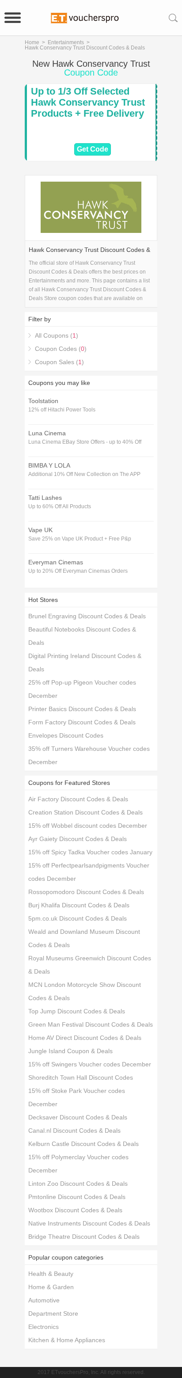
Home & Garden (51, 1286)
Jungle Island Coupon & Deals (70, 1050)
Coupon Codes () (61, 348)
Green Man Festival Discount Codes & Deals (90, 1024)
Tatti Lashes (45, 498)
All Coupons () (56, 335)
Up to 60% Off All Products (59, 506)
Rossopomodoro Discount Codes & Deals (86, 891)
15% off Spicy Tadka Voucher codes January (90, 852)
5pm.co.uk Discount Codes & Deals (77, 918)
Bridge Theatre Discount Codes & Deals (84, 1236)
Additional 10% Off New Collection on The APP (84, 474)
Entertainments (66, 42)
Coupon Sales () (59, 361)
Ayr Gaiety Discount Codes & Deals (77, 838)
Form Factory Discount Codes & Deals (82, 722)
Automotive (44, 1300)
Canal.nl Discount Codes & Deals (74, 1130)
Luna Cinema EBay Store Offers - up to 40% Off (84, 442)
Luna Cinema (47, 433)
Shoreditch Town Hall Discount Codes (80, 1077)
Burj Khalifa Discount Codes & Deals (78, 905)
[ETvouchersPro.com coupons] (91, 17)
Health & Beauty (50, 1273)
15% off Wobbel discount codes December (87, 825)
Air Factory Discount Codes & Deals (78, 799)
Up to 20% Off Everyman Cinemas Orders (78, 571)
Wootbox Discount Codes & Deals (75, 1210)
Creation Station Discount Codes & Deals (85, 812)
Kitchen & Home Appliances (66, 1340)
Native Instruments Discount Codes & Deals (89, 1223)
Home (32, 42)
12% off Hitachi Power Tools (61, 410)
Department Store (53, 1313)
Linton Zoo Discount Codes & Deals (78, 1183)
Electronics (43, 1326)
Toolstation (43, 401)
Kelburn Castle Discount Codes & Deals (83, 1143)
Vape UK (40, 530)
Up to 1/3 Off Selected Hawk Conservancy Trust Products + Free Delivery (88, 102)
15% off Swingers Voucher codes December (89, 1064)
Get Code (92, 149)
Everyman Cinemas (55, 562)
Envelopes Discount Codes (65, 735)
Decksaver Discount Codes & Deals (77, 1117)
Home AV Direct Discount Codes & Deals (84, 1037)
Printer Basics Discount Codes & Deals (82, 708)
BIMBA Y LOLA (49, 465)
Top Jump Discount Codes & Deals (76, 1011)
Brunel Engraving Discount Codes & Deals (87, 616)
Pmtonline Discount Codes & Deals (76, 1196)
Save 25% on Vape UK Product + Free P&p (79, 539)
